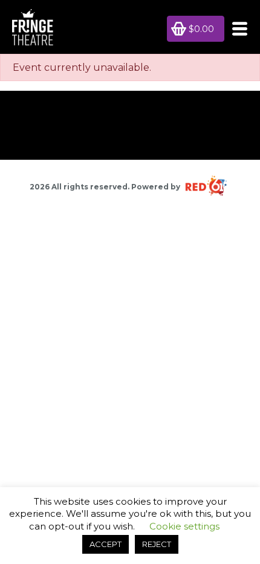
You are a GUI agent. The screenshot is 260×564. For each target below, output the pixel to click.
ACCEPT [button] (105, 544)
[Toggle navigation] (236, 28)
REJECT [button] (156, 544)
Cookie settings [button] (184, 526)
